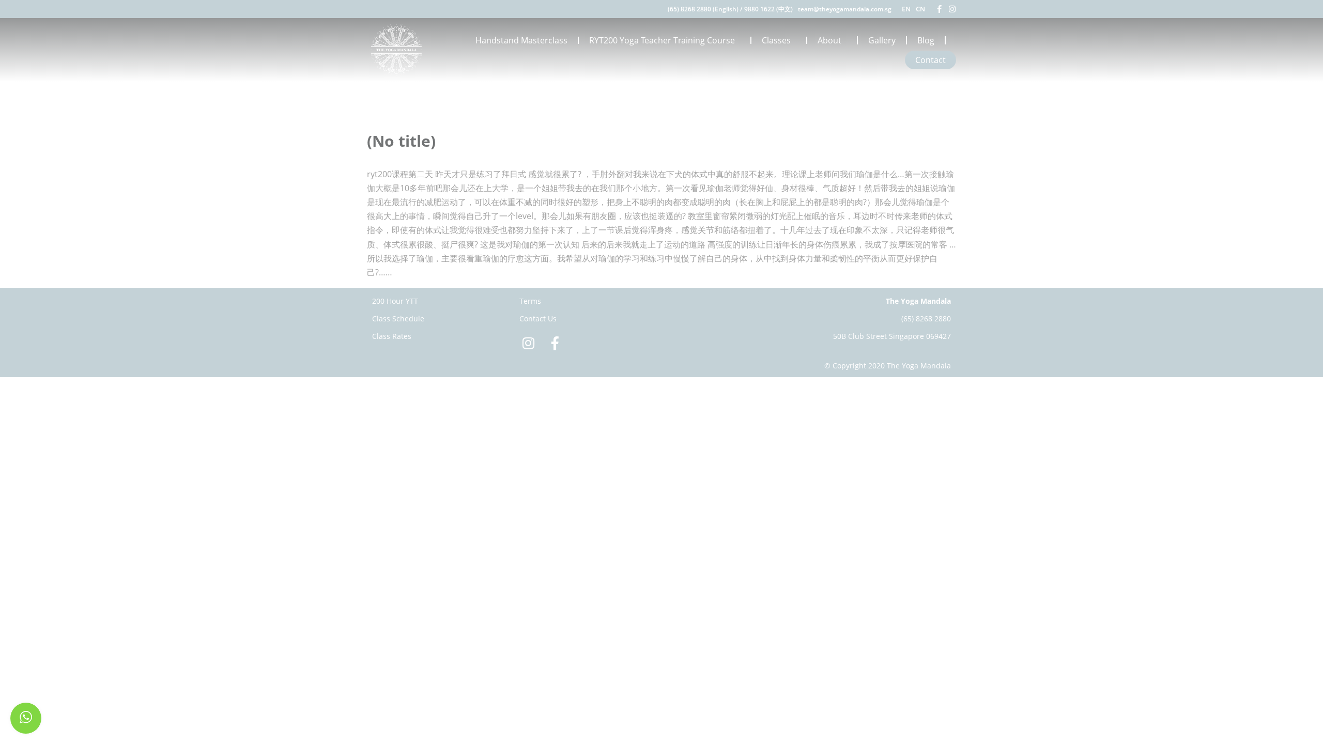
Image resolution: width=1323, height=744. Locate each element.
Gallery (882, 40)
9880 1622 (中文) (768, 9)
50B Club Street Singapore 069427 (892, 336)
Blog (925, 40)
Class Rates (391, 336)
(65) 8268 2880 (926, 318)
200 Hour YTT (395, 301)
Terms (530, 301)
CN (920, 8)
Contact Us (538, 318)
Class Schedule (398, 318)
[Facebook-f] (939, 9)
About (829, 40)
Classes (776, 40)
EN (906, 8)
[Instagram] (952, 9)
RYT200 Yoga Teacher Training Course (662, 40)
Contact (930, 60)
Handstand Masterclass (521, 40)
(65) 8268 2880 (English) (703, 9)
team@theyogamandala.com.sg (844, 9)
